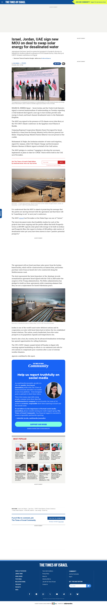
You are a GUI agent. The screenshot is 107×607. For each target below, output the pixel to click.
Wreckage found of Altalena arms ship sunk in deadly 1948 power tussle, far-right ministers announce (20, 477)
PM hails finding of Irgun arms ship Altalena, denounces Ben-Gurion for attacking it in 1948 (44, 477)
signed (21, 218)
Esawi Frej (44, 510)
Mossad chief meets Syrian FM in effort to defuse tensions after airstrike (56, 476)
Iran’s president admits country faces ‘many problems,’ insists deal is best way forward (56, 456)
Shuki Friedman (4, 586)
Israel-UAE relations (29, 510)
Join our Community (82, 2)
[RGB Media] (54, 603)
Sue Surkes (16, 63)
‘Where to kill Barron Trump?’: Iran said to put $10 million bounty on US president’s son (32, 476)
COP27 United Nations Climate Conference (45, 508)
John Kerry (31, 508)
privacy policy (45, 573)
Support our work (38, 424)
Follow (23, 63)
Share (58, 63)
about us (44, 576)
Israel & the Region (22, 508)
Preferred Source (46, 58)
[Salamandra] (68, 603)
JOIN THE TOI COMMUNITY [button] (56, 518)
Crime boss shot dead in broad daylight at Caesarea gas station (31, 455)
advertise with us (46, 579)
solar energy (38, 510)
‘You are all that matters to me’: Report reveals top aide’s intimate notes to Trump (20, 455)
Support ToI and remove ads (98, 2)
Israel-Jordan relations (18, 510)
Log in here (61, 521)
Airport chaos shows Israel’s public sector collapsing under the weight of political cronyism (44, 456)
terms (59, 165)
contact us (45, 584)
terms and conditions (47, 571)
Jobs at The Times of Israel (49, 581)
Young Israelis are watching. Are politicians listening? (11, 567)
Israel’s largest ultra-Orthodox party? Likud (11, 590)
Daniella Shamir (5, 564)
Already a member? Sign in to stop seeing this (38, 428)
